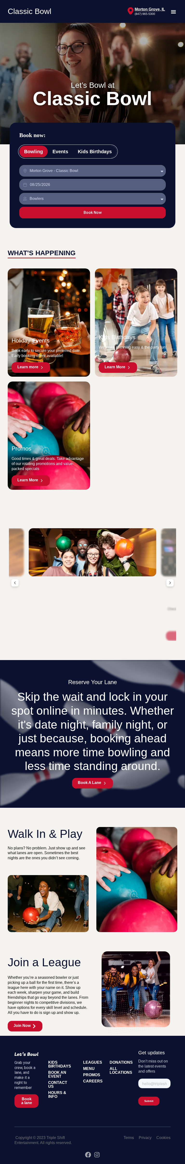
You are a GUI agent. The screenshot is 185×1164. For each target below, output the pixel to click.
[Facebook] (88, 1154)
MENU (89, 1069)
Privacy (145, 1138)
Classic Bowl (29, 11)
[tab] (33, 151)
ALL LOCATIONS (121, 1071)
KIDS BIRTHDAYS (59, 1064)
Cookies (163, 1138)
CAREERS (93, 1081)
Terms (129, 1138)
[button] (173, 12)
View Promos (92, 636)
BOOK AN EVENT (57, 1074)
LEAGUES (92, 1062)
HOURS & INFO (57, 1095)
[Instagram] (96, 1154)
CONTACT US (57, 1084)
